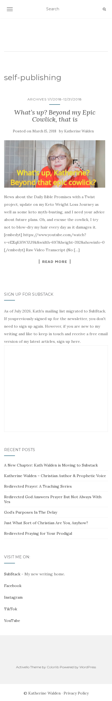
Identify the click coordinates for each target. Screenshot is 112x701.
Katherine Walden (79, 131)
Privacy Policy (76, 693)
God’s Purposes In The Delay (30, 512)
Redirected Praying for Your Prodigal (38, 533)
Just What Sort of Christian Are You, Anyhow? (46, 522)
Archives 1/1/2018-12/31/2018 (54, 99)
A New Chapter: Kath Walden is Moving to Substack (51, 465)
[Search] (104, 9)
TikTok (10, 609)
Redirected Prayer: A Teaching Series (38, 486)
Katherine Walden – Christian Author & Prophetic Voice (55, 475)
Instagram (13, 597)
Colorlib (53, 667)
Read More (54, 261)
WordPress (87, 667)
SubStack (12, 574)
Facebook (12, 585)
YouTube (12, 620)
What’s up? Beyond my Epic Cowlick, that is (54, 115)
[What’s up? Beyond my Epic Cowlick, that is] (54, 164)
